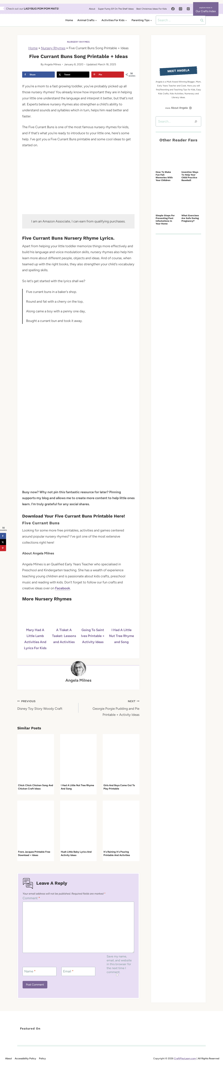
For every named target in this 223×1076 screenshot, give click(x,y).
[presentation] (35, 758)
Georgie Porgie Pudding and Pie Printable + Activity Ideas (116, 708)
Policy (42, 1058)
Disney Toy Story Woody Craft (39, 705)
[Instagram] (180, 8)
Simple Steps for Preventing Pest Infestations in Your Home (165, 219)
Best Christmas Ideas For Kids (151, 8)
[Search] (195, 121)
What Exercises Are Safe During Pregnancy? (190, 218)
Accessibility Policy (25, 1058)
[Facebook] (173, 8)
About (92, 8)
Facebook (62, 588)
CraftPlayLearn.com (185, 1058)
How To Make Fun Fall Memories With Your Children (164, 176)
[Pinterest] (188, 8)
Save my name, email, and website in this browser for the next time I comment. (119, 964)
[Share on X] (3, 542)
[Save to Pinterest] (3, 548)
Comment (31, 898)
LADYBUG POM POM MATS (41, 8)
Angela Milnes (52, 64)
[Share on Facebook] (3, 536)
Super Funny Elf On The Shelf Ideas (116, 8)
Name (30, 971)
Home (69, 20)
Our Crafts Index (206, 11)
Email (68, 971)
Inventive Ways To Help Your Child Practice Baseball (189, 176)
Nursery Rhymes (78, 41)
